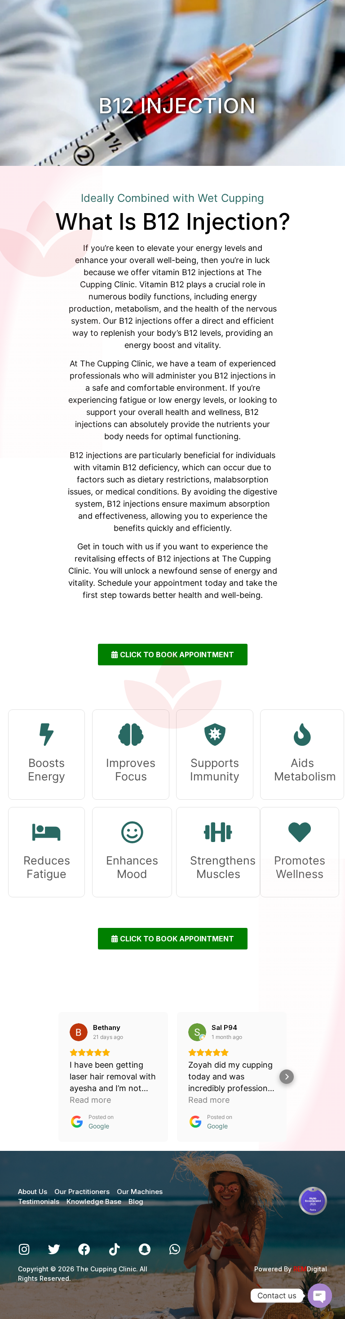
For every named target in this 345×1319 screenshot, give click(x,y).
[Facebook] (84, 1249)
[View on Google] (79, 1032)
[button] (58, 1076)
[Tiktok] (114, 1249)
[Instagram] (24, 1249)
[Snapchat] (144, 1249)
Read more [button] (90, 1100)
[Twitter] (54, 1249)
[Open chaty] (320, 1295)
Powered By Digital (290, 1269)
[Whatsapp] (174, 1249)
